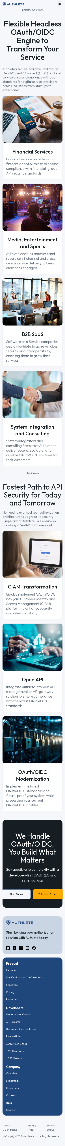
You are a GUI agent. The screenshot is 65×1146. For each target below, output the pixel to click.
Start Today (16, 894)
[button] (53, 4)
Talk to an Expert (48, 894)
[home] (13, 4)
